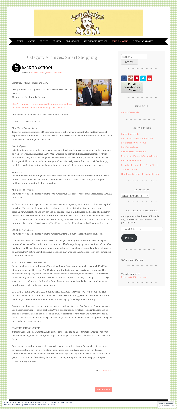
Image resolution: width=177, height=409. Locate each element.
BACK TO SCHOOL (37, 67)
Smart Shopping (54, 72)
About (31, 41)
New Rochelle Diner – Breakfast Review (140, 174)
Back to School (38, 72)
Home (20, 41)
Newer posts (103, 389)
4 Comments (105, 370)
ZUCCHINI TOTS (129, 169)
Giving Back (72, 41)
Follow (129, 238)
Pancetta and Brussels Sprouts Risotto (139, 156)
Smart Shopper (120, 41)
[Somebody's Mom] (88, 35)
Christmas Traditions (131, 160)
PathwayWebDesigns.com (134, 277)
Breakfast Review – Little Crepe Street (139, 165)
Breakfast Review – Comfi (133, 142)
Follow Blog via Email (142, 210)
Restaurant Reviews (95, 41)
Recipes (44, 41)
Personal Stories (143, 41)
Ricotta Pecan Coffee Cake (133, 151)
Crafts (57, 41)
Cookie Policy (50, 405)
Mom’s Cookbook (129, 147)
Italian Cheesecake (130, 112)
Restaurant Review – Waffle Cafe (137, 138)
